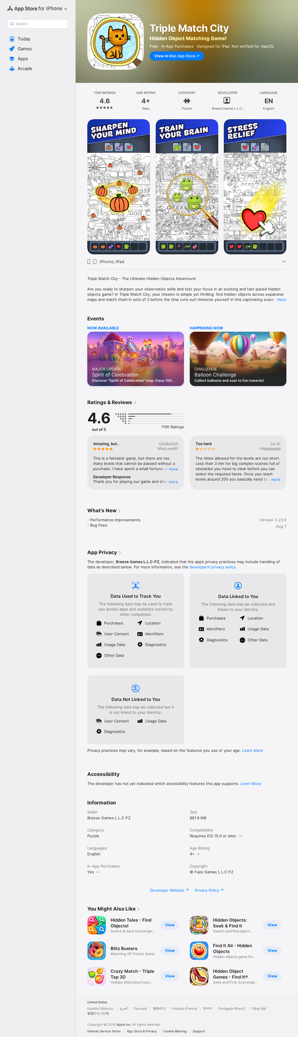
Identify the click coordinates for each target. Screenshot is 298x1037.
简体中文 (159, 1008)
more (281, 299)
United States (97, 1002)
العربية (124, 1008)
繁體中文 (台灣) (98, 1013)
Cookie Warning (175, 1031)
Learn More (252, 750)
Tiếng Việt (258, 1008)
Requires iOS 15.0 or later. (213, 835)
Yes (90, 872)
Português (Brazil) (231, 1008)
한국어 (207, 1008)
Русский (140, 1008)
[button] (38, 39)
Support (199, 1031)
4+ (192, 854)
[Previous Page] (81, 101)
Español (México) (100, 1008)
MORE (173, 469)
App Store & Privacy (142, 1031)
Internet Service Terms (104, 1031)
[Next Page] (292, 101)
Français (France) (184, 1008)
